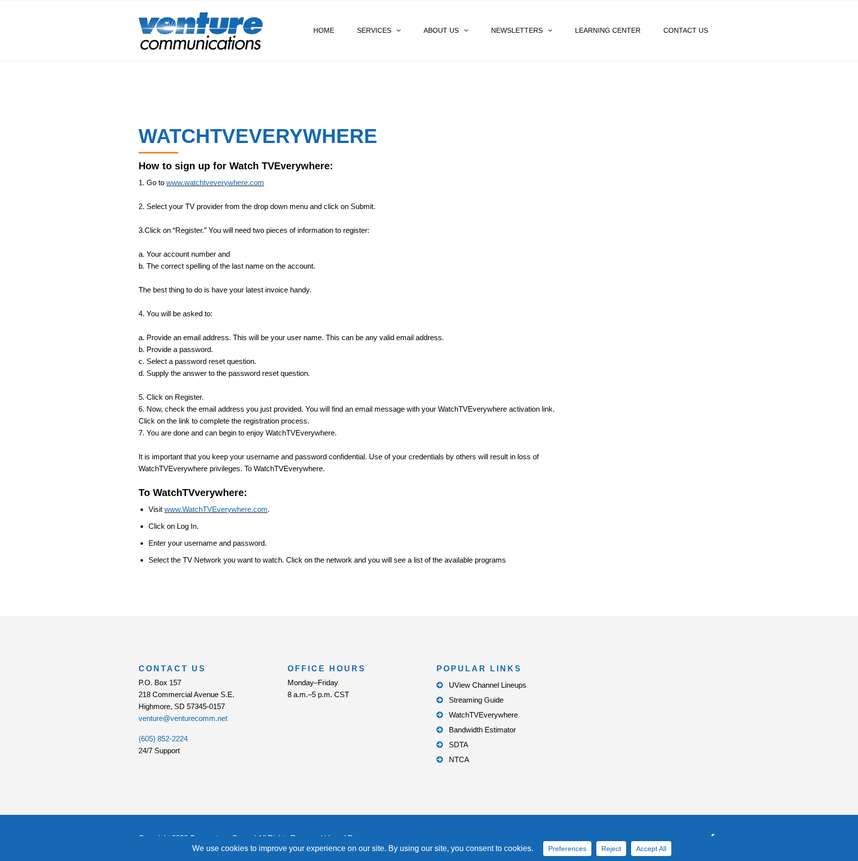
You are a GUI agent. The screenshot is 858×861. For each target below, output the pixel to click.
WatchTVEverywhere (483, 715)
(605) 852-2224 (163, 738)
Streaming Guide (476, 700)
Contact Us (685, 30)
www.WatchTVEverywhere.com (216, 509)
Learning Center (608, 30)
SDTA (458, 744)
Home (323, 30)
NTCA (459, 759)
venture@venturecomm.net (183, 718)
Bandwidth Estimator (482, 729)
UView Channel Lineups (487, 685)
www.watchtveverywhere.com (215, 182)
